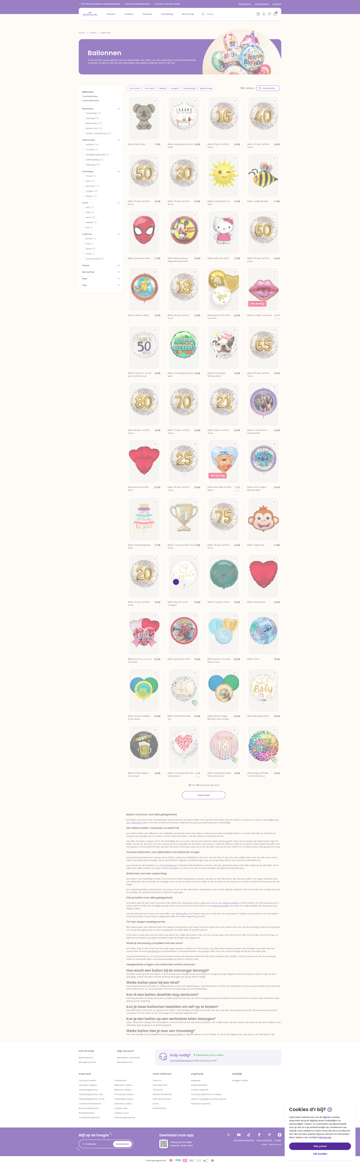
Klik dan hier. (325, 1137)
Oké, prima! (320, 1146)
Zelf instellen (320, 1153)
